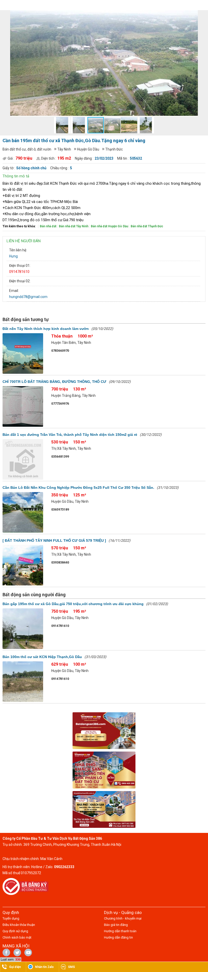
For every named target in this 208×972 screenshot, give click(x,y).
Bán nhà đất (48, 226)
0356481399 (60, 456)
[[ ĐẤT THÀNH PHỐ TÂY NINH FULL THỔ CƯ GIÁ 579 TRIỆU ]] (23, 565)
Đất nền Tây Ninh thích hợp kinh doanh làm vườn (46, 329)
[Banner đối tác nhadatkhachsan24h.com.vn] (104, 809)
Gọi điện (15, 967)
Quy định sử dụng (15, 931)
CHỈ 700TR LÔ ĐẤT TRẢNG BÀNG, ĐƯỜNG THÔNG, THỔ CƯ (54, 382)
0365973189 (60, 509)
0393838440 (60, 562)
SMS (71, 967)
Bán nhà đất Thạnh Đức (147, 226)
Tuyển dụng (11, 918)
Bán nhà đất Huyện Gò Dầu (109, 226)
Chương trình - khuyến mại (123, 918)
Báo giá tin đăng (116, 925)
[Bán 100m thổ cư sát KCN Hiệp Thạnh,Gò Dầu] (23, 681)
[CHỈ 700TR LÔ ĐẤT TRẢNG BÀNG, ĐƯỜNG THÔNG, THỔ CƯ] (23, 406)
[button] (193, 15)
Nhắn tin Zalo (44, 967)
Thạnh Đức (114, 149)
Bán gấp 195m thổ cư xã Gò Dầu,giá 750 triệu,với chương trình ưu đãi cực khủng (73, 604)
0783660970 (60, 350)
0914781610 (19, 272)
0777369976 (60, 403)
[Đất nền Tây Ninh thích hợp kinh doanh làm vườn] (23, 353)
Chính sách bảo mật (17, 937)
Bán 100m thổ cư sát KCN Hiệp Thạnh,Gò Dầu (42, 657)
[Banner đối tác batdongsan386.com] (104, 730)
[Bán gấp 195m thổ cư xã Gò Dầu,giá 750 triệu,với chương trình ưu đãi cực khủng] (23, 628)
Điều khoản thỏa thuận (19, 925)
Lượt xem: (7, 959)
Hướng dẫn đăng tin (118, 937)
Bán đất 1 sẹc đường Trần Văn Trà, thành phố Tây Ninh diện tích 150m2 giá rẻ (70, 435)
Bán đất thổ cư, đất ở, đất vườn (27, 149)
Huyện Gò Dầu (88, 149)
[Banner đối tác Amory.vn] (104, 770)
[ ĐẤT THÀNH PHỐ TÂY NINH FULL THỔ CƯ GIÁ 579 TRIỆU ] (54, 540)
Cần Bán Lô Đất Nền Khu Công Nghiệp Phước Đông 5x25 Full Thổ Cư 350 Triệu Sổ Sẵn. (78, 487)
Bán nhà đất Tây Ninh (73, 226)
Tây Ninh (64, 149)
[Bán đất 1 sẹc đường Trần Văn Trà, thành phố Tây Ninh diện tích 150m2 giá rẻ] (23, 459)
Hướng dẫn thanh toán (120, 931)
